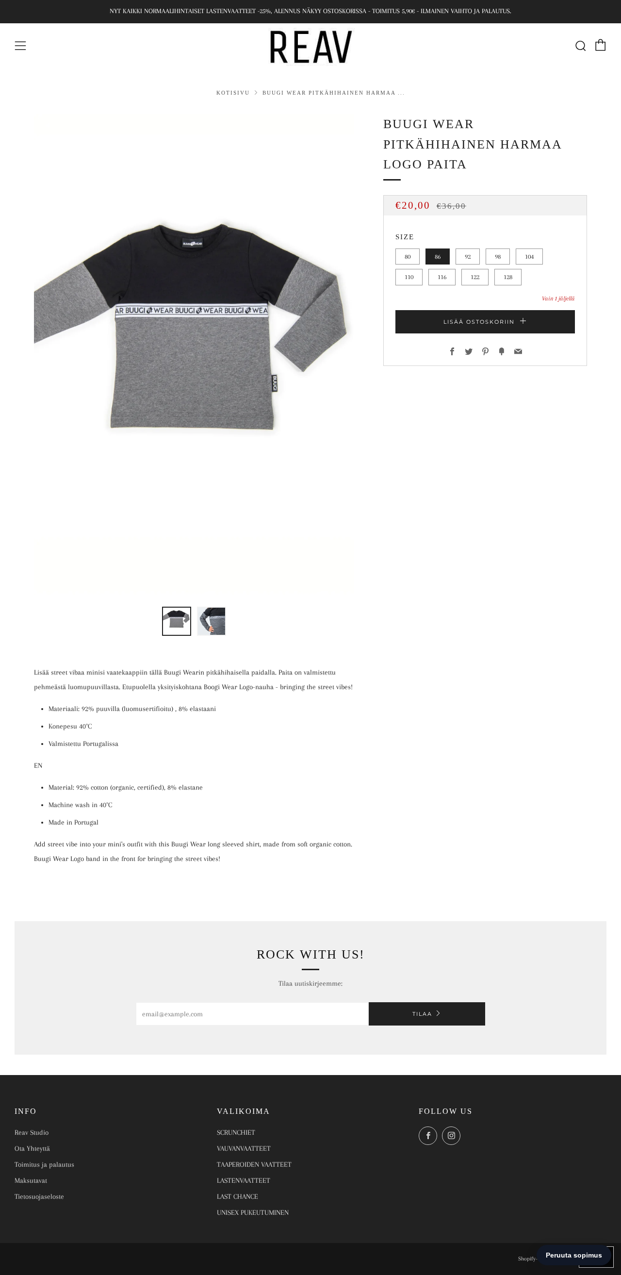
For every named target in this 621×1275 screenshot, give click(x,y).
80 (407, 256)
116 (442, 277)
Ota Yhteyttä (32, 1148)
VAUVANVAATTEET (244, 1148)
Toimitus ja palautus (44, 1164)
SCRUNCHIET (236, 1132)
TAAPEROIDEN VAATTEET (254, 1164)
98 (498, 256)
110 (409, 277)
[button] (176, 621)
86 (438, 256)
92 (468, 256)
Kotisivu (234, 93)
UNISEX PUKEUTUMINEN (253, 1212)
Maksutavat (31, 1180)
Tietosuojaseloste (39, 1196)
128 (508, 277)
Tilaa (422, 1013)
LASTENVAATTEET (243, 1180)
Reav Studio (32, 1132)
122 (475, 277)
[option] (194, 354)
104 (529, 256)
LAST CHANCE (237, 1196)
